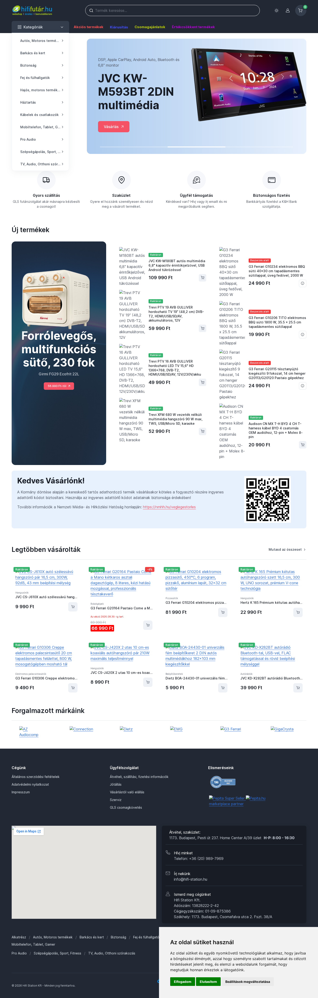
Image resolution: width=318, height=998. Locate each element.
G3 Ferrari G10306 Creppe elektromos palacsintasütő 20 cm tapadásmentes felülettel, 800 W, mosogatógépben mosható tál (46, 678)
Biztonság (118, 937)
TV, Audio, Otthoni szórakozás (111, 953)
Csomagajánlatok (150, 27)
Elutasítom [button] (208, 982)
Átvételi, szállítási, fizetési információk (139, 777)
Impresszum (21, 792)
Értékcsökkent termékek (193, 27)
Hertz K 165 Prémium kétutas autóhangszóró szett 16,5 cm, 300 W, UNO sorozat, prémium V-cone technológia (271, 602)
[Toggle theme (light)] (276, 10)
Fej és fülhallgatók (147, 937)
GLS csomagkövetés (126, 807)
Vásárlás (111, 126)
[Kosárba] (73, 606)
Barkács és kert (92, 937)
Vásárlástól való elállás (127, 792)
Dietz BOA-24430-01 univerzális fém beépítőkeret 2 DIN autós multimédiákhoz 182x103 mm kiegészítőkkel (196, 678)
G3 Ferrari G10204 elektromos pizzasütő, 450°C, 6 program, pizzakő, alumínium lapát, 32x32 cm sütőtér (196, 602)
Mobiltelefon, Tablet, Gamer (33, 944)
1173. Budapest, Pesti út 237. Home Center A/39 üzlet (231, 837)
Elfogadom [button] (182, 982)
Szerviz (116, 800)
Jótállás (116, 784)
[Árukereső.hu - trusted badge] (238, 782)
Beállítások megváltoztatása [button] (247, 982)
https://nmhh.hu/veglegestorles (169, 507)
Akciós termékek (88, 27)
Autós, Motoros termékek (53, 937)
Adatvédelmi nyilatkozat (30, 784)
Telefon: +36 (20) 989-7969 (198, 858)
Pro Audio (19, 953)
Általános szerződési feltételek (36, 777)
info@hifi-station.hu (190, 879)
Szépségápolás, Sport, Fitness (57, 953)
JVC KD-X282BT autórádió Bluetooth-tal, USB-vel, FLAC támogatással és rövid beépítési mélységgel (271, 678)
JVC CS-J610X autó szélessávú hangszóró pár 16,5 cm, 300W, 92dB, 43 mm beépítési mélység (46, 597)
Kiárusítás (119, 27)
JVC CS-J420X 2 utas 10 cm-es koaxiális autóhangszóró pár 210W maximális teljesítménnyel (121, 673)
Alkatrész (19, 937)
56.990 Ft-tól (57, 386)
